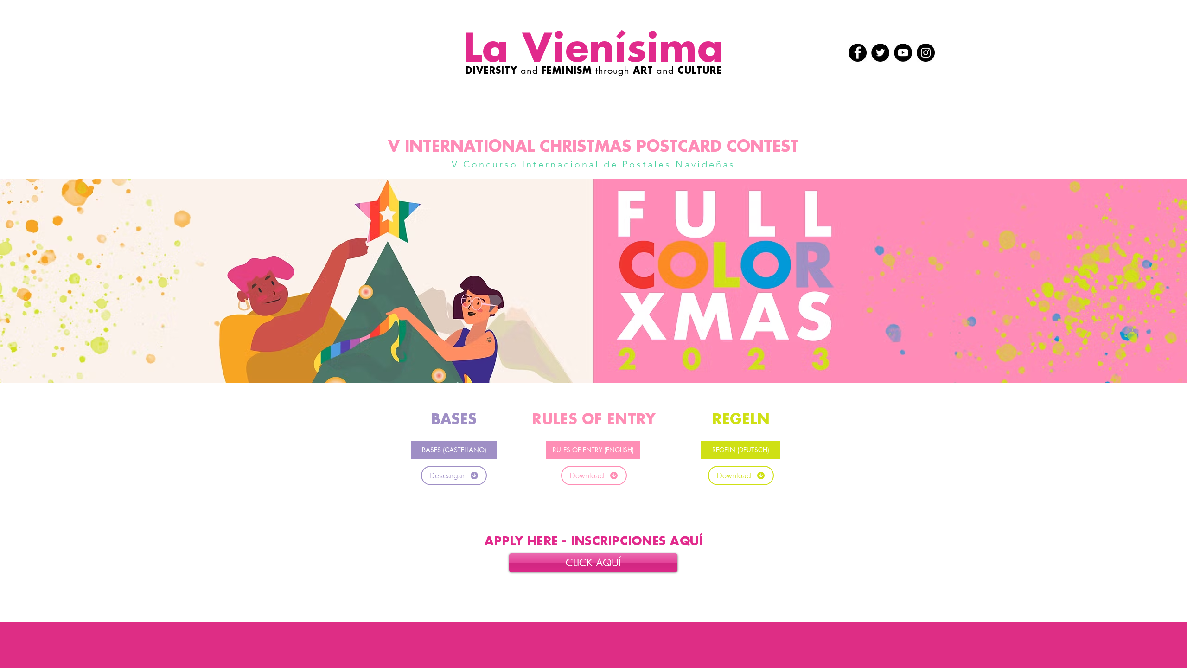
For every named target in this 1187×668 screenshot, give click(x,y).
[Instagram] (926, 53)
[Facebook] (858, 53)
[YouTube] (903, 53)
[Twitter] (880, 53)
